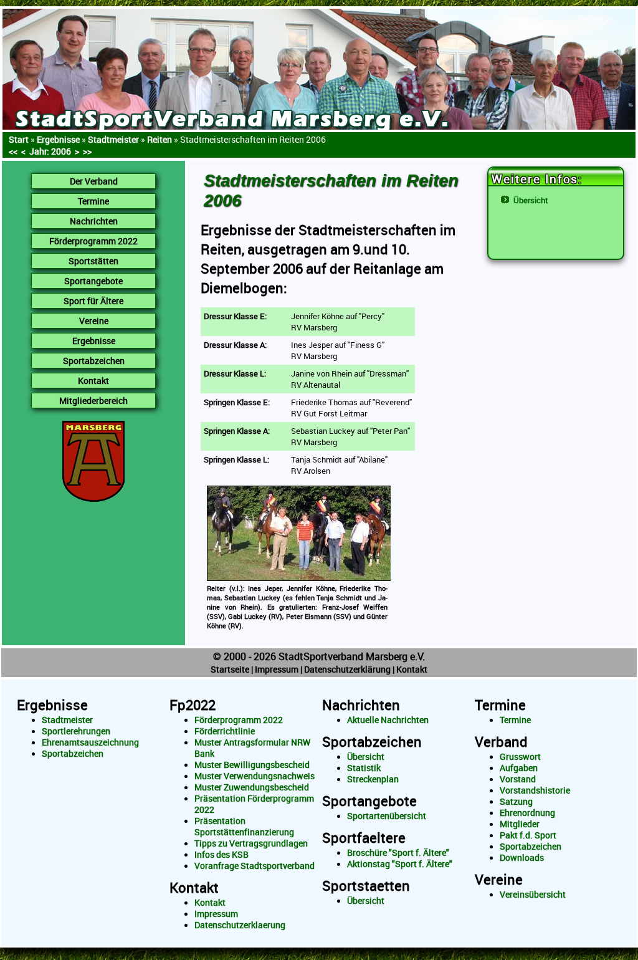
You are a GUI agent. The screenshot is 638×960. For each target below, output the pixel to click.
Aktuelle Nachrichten (388, 720)
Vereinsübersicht (533, 894)
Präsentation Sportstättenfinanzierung (244, 826)
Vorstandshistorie (535, 790)
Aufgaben (519, 768)
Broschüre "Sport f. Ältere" (398, 852)
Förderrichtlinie (224, 731)
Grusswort (520, 756)
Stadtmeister (67, 720)
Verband (501, 741)
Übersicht (530, 200)
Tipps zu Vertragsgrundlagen (251, 843)
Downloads (522, 857)
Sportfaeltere (364, 837)
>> (87, 151)
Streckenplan (373, 779)
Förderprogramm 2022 (238, 720)
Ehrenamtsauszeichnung (90, 742)
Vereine (499, 879)
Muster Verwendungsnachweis (254, 776)
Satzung (516, 801)
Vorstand (518, 779)
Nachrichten (361, 704)
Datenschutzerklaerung (239, 925)
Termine (500, 704)
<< (13, 151)
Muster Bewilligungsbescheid (252, 764)
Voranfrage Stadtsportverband (254, 865)
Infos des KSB (221, 854)
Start (19, 139)
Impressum (276, 669)
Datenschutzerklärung (347, 669)
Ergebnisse (58, 139)
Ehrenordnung (527, 812)
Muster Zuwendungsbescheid (251, 787)
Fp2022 (192, 704)
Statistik (364, 768)
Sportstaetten (366, 885)
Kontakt (411, 669)
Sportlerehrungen (76, 731)
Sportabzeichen (72, 753)
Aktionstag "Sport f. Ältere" (399, 864)
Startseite (230, 669)
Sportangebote (369, 800)
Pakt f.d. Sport (528, 835)
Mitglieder (520, 824)
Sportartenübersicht (386, 816)
